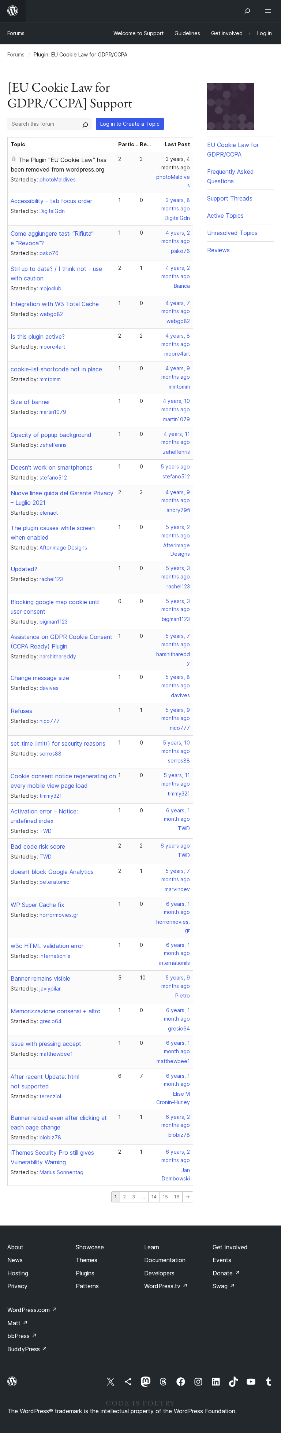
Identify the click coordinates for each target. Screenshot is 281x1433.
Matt (17, 1323)
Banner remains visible (40, 978)
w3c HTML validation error (47, 945)
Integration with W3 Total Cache (55, 304)
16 (176, 1196)
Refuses (21, 710)
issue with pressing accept (46, 1043)
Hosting (17, 1273)
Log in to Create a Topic (130, 124)
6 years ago (175, 845)
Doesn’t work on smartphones (52, 467)
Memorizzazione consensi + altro (56, 1011)
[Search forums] (85, 124)
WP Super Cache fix (37, 904)
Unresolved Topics (232, 232)
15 (165, 1196)
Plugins (85, 1273)
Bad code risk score (38, 846)
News (15, 1260)
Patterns (87, 1286)
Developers (159, 1273)
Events (222, 1260)
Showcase (90, 1247)
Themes (86, 1260)
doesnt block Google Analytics (52, 871)
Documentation (165, 1260)
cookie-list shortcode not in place (56, 369)
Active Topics (225, 215)
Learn (151, 1247)
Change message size (40, 677)
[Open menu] (269, 11)
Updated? (24, 569)
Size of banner (30, 401)
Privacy (17, 1286)
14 (154, 1196)
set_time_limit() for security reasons (58, 743)
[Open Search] (247, 11)
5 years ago (175, 466)
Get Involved (230, 1247)
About (15, 1247)
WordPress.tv (166, 1286)
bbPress (22, 1336)
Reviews (218, 250)
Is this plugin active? (38, 336)
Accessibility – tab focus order (51, 201)
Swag (224, 1286)
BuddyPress (27, 1349)
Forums (16, 33)
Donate (226, 1273)
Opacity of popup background (51, 434)
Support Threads (229, 198)
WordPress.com (32, 1309)
